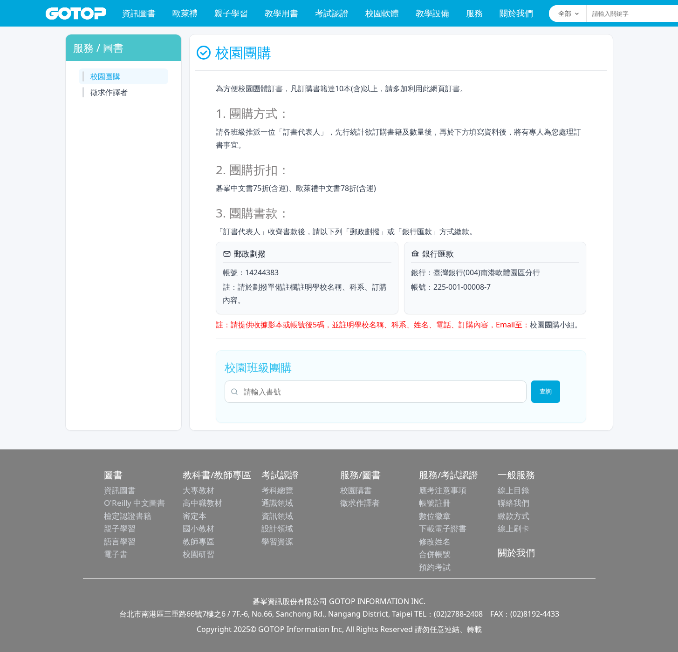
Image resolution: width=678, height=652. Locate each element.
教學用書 (281, 13)
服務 (474, 13)
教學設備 (432, 13)
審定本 (194, 515)
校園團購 (105, 76)
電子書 (116, 554)
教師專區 (198, 541)
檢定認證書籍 (127, 515)
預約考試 (435, 567)
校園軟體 (382, 13)
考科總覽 (277, 490)
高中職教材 (202, 502)
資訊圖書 (139, 13)
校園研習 (198, 554)
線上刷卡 (513, 528)
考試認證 (332, 13)
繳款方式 (513, 515)
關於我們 (516, 13)
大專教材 (198, 490)
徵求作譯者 (109, 92)
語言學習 (120, 541)
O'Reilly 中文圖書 (134, 502)
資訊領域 (277, 515)
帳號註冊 (435, 502)
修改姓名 (435, 541)
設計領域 (277, 528)
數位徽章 (435, 515)
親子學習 (231, 13)
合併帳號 (435, 554)
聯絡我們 (513, 502)
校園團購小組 (552, 324)
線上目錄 (513, 490)
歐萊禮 (185, 13)
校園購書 (356, 490)
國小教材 (198, 528)
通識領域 (277, 502)
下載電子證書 (442, 528)
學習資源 (277, 541)
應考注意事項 (442, 490)
